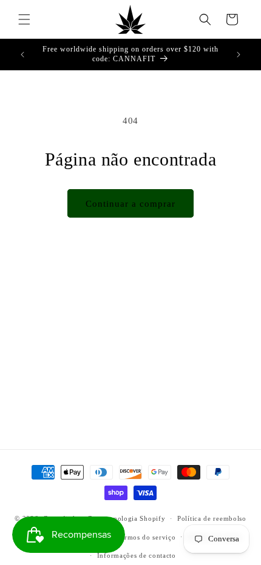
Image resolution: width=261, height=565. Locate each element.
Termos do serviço (146, 537)
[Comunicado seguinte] (238, 54)
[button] (24, 19)
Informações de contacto (136, 555)
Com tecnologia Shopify (126, 518)
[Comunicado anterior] (22, 54)
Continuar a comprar (130, 204)
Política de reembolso (211, 518)
